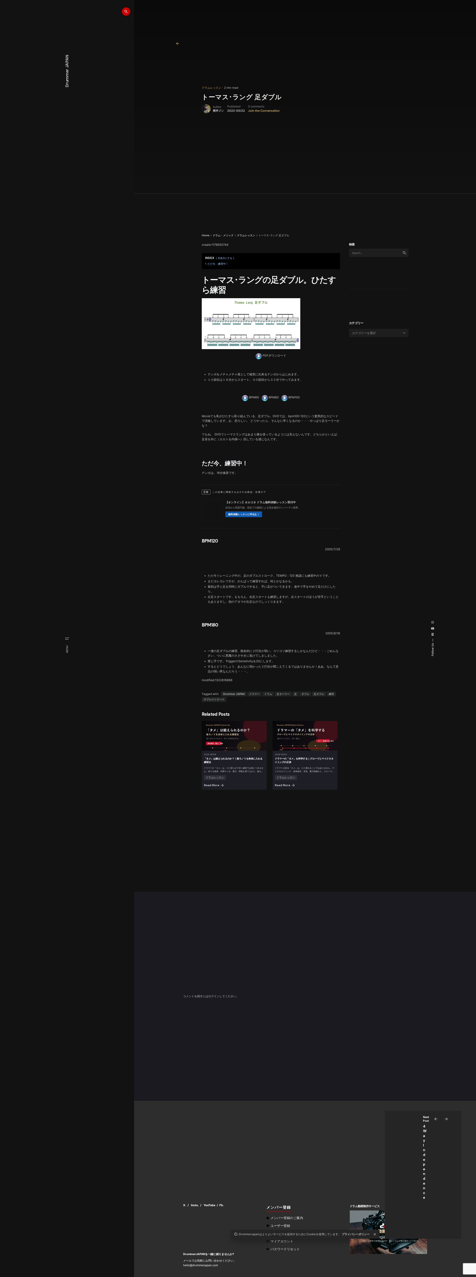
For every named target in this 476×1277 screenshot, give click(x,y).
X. (184, 1205)
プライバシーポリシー (356, 1234)
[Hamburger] (67, 638)
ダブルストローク (214, 699)
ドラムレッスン (211, 87)
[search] (404, 253)
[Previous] (436, 1119)
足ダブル (319, 693)
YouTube (209, 1205)
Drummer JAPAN (234, 693)
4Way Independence (425, 1162)
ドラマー (254, 693)
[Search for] (379, 253)
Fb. (221, 1205)
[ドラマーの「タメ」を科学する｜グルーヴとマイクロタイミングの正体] (305, 736)
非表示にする (225, 258)
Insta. (195, 1205)
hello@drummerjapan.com (200, 1265)
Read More (211, 785)
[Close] (375, 1234)
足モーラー (283, 693)
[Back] (177, 43)
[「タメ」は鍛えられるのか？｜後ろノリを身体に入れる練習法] (234, 736)
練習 (331, 693)
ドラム (268, 693)
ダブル (305, 693)
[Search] (126, 11)
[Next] (446, 1119)
